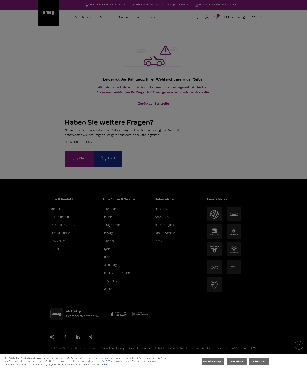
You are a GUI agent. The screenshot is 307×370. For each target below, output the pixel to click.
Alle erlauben (259, 361)
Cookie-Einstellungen (212, 361)
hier (106, 365)
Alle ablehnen (236, 361)
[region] (153, 362)
